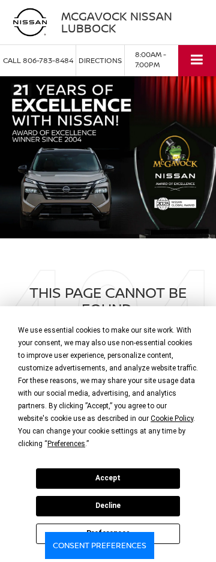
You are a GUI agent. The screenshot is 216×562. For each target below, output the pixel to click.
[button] (38, 60)
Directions (100, 60)
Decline (108, 505)
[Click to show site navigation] (197, 60)
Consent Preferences (99, 545)
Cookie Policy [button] (172, 418)
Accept (108, 478)
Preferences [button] (66, 444)
